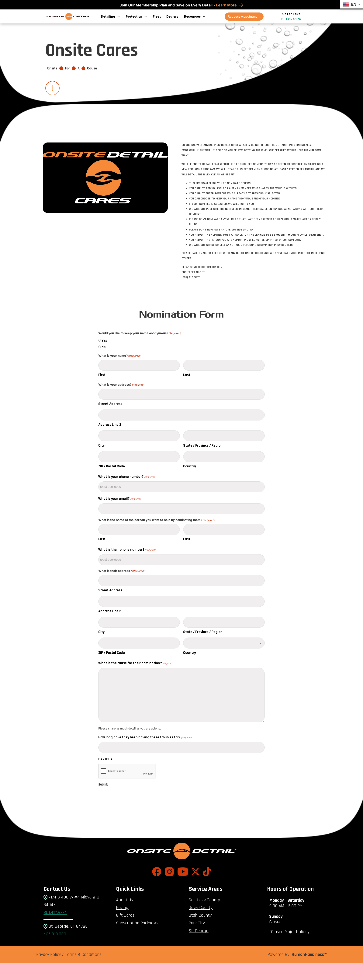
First (101, 374)
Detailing (108, 16)
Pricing (122, 907)
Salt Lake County (204, 900)
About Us (124, 900)
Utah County (200, 915)
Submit (103, 784)
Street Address (110, 403)
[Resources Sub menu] (204, 16)
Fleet (157, 16)
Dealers (172, 16)
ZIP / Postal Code (111, 466)
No (103, 346)
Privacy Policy (48, 954)
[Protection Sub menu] (145, 16)
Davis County (201, 907)
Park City (197, 923)
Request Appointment (244, 16)
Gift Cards (125, 915)
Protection (134, 16)
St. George (198, 931)
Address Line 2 (109, 424)
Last (186, 374)
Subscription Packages (137, 923)
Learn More (227, 5)
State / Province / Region (203, 445)
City (101, 445)
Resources (192, 16)
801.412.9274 (291, 19)
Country (189, 466)
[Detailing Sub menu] (118, 16)
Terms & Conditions (83, 954)
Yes (104, 340)
